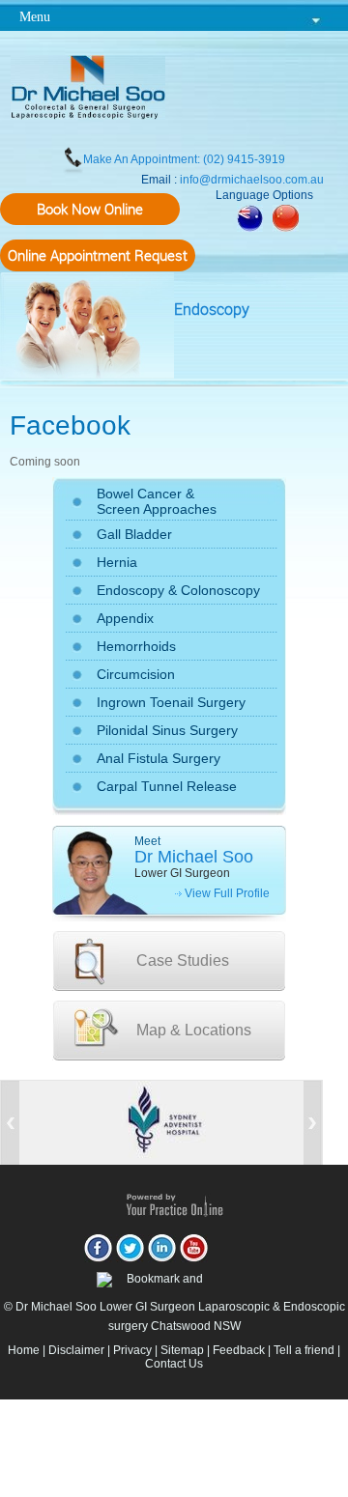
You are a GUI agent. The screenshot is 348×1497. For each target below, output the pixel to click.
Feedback (239, 1350)
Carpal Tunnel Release (167, 786)
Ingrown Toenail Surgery (171, 702)
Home (24, 1350)
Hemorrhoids (136, 646)
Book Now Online (90, 208)
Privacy (132, 1350)
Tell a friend (304, 1350)
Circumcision (136, 674)
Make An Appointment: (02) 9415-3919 (184, 159)
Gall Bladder (134, 534)
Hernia (117, 562)
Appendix (125, 618)
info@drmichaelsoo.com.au (252, 179)
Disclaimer (76, 1350)
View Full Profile (227, 893)
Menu (34, 17)
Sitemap (182, 1350)
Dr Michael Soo (193, 856)
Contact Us (174, 1363)
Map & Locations (193, 1030)
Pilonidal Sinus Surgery (167, 730)
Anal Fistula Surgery (158, 758)
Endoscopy (211, 309)
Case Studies (182, 960)
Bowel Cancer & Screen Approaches (157, 501)
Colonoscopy (220, 590)
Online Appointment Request (98, 255)
